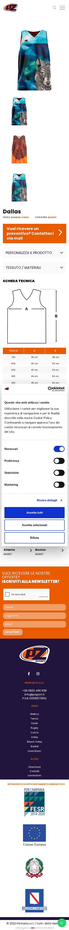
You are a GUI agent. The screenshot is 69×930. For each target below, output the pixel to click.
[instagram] (37, 673)
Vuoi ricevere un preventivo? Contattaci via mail (30, 233)
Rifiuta (34, 537)
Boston (40, 550)
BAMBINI (16, 217)
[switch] (59, 461)
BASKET (52, 217)
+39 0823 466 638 (34, 691)
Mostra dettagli (47, 500)
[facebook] (28, 673)
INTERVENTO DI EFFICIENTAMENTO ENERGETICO (36, 784)
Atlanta (9, 550)
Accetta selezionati (34, 525)
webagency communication (34, 928)
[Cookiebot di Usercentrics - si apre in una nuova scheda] (49, 389)
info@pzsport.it (35, 694)
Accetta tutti (34, 512)
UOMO (25, 217)
